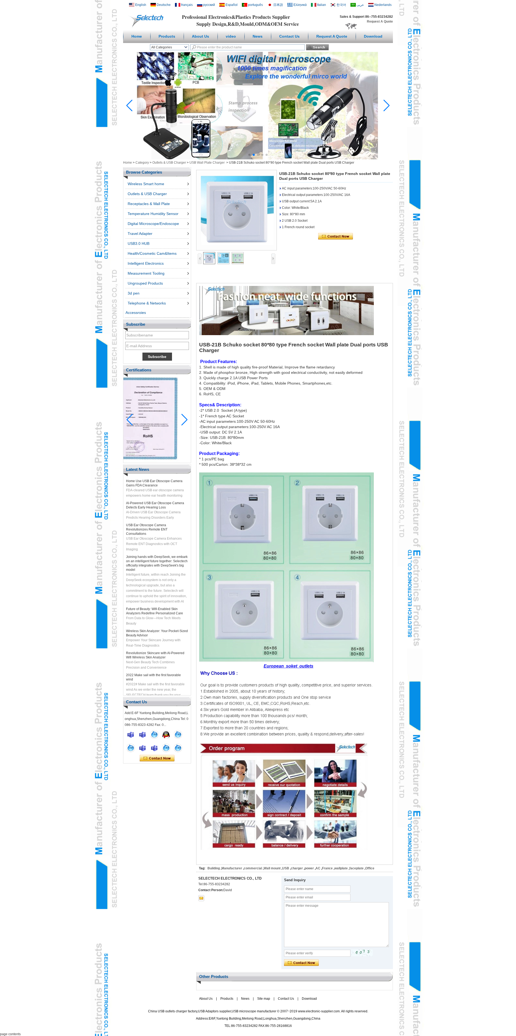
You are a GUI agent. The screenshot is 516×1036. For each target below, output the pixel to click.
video (231, 36)
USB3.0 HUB (138, 243)
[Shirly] (130, 748)
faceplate (356, 868)
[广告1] (258, 158)
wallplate (341, 868)
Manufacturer (231, 868)
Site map (263, 999)
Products (167, 36)
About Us (200, 36)
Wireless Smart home (146, 184)
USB (285, 868)
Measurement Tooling (146, 273)
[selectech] (154, 734)
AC (318, 868)
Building (213, 868)
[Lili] (178, 748)
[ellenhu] (166, 734)
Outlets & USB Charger (169, 162)
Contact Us (289, 36)
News (258, 36)
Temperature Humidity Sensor (153, 213)
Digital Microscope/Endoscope (153, 223)
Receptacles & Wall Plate (149, 204)
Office (369, 868)
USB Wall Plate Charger (207, 162)
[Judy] (178, 734)
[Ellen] (130, 734)
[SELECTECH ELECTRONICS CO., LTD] (147, 27)
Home (136, 36)
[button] (249, 155)
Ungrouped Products (145, 283)
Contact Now (157, 758)
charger (297, 868)
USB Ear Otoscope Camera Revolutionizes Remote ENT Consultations (146, 514)
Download (373, 36)
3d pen (133, 293)
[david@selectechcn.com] (201, 898)
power (309, 868)
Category (142, 162)
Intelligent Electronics (146, 263)
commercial (253, 868)
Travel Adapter (140, 233)
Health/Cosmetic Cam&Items (152, 253)
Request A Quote (380, 21)
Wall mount (272, 868)
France (327, 868)
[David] (142, 734)
